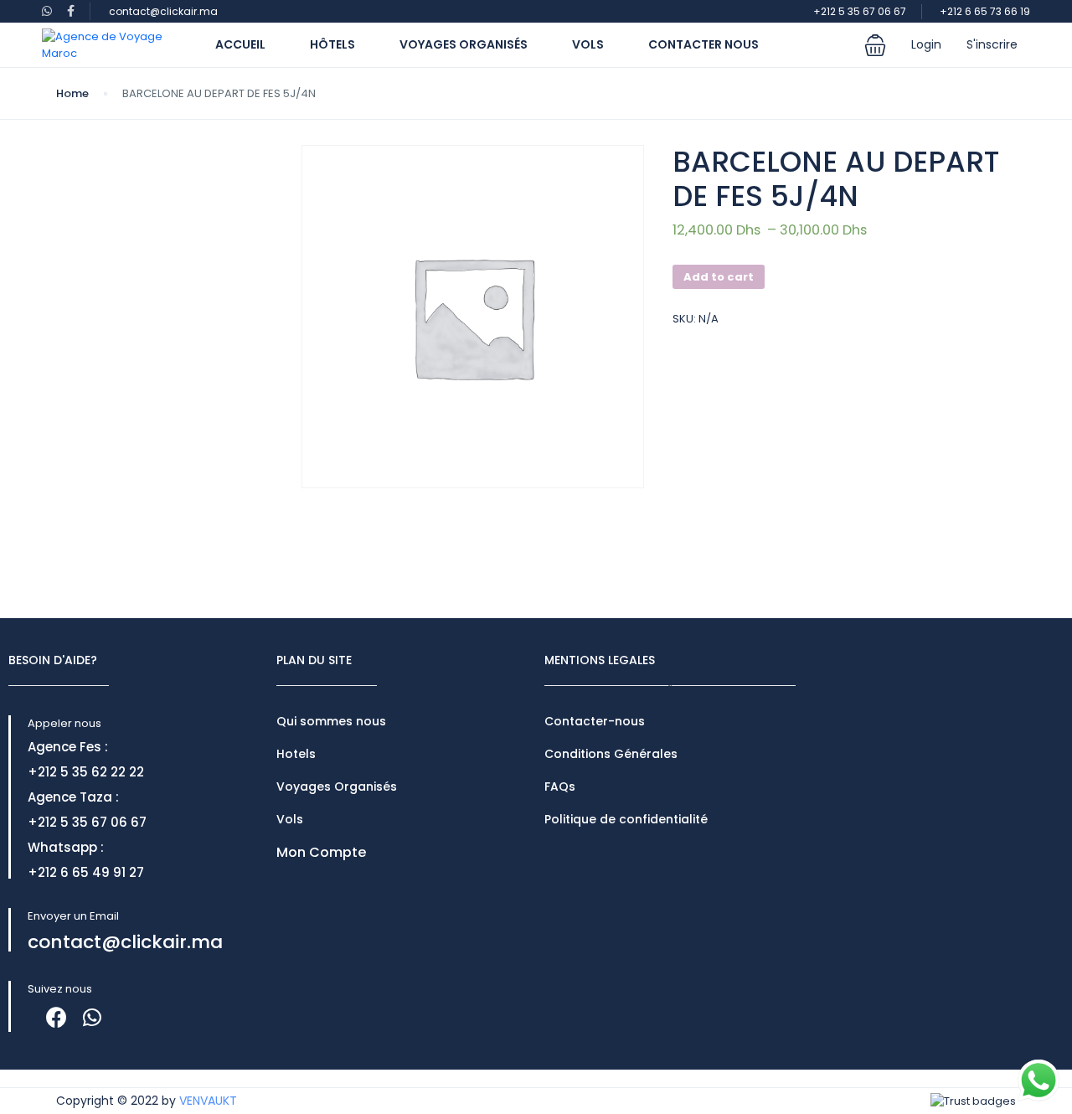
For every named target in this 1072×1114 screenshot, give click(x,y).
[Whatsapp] (91, 1017)
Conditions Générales (611, 753)
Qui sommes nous (331, 721)
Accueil (240, 44)
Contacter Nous (703, 44)
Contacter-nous (594, 721)
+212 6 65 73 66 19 (985, 11)
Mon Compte (321, 852)
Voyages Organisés (463, 44)
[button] (875, 45)
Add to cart (718, 277)
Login (926, 44)
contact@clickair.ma (163, 11)
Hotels (296, 753)
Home (72, 93)
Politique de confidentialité (626, 819)
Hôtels (332, 44)
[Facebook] (56, 1017)
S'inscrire (992, 44)
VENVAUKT (208, 1100)
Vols (588, 44)
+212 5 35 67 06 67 (859, 11)
